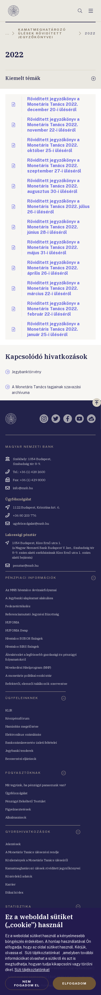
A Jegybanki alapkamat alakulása (29, 598)
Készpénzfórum (17, 718)
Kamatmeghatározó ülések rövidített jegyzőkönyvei (42, 868)
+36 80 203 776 (24, 515)
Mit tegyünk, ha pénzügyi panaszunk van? (35, 785)
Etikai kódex (14, 892)
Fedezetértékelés (17, 606)
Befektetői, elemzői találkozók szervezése (36, 684)
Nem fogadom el (26, 983)
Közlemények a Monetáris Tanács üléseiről (36, 860)
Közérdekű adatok (18, 876)
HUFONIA (12, 622)
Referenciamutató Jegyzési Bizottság (32, 614)
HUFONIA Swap (16, 630)
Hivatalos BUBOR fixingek (24, 638)
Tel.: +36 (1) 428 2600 (29, 472)
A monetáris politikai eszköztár (28, 675)
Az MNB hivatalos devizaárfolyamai (31, 590)
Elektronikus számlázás (23, 734)
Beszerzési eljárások (20, 759)
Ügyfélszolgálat (16, 793)
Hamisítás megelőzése (22, 726)
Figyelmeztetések (18, 809)
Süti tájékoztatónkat (32, 970)
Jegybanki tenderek (19, 751)
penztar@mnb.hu (26, 565)
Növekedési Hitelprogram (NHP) (28, 667)
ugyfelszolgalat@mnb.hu (31, 523)
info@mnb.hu (23, 488)
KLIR (8, 710)
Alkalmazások (15, 817)
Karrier (10, 884)
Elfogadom (74, 983)
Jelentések (13, 844)
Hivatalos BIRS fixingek (22, 646)
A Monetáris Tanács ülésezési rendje (32, 852)
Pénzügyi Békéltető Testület (25, 801)
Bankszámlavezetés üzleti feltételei (31, 742)
